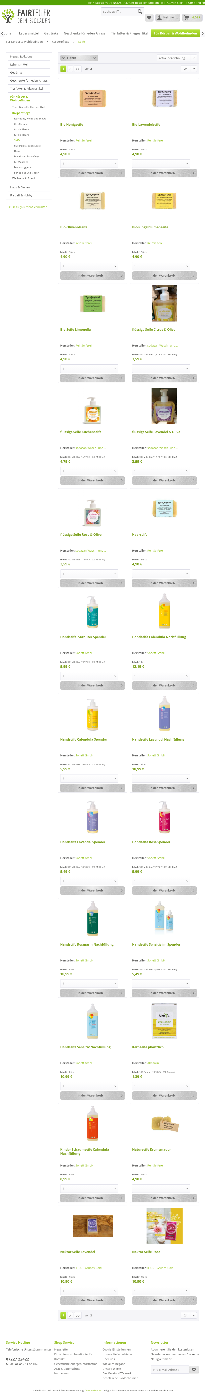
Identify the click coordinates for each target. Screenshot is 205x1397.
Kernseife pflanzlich (148, 1047)
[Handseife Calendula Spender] (92, 713)
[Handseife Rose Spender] (164, 816)
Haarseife (139, 535)
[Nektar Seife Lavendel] (92, 1226)
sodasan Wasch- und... (162, 345)
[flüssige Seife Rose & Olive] (92, 508)
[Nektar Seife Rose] (164, 1226)
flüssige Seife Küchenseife (80, 432)
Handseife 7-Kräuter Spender (83, 637)
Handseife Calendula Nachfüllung (159, 637)
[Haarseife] (164, 508)
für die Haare (21, 134)
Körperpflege (21, 113)
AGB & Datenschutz (67, 1369)
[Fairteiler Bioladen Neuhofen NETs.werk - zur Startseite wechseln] (26, 17)
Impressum (61, 1373)
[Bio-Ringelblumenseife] (164, 201)
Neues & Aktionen (22, 56)
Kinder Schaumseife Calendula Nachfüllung (84, 1151)
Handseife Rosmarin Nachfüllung (87, 944)
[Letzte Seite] (78, 69)
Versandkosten (93, 1390)
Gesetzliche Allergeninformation (75, 1364)
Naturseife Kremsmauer (151, 1149)
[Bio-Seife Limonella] (92, 303)
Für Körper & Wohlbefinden (20, 98)
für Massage (21, 162)
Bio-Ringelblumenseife (150, 227)
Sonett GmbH (84, 653)
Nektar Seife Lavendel (77, 1252)
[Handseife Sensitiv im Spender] (164, 918)
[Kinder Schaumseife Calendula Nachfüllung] (92, 1123)
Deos (17, 151)
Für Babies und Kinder (26, 172)
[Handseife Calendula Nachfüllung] (164, 611)
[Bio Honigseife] (92, 98)
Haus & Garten (20, 187)
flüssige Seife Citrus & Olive (153, 330)
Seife (17, 140)
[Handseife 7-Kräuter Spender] (92, 611)
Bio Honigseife (71, 124)
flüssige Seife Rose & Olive (80, 535)
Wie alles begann (114, 1364)
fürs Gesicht (21, 124)
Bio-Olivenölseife (73, 227)
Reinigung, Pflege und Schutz (30, 118)
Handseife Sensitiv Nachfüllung (85, 1047)
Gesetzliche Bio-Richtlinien (120, 1378)
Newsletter (61, 1349)
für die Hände (21, 129)
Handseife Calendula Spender (83, 739)
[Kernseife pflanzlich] (164, 1021)
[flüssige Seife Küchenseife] (92, 406)
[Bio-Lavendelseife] (164, 98)
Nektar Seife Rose (146, 1252)
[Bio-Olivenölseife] (92, 201)
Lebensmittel (19, 64)
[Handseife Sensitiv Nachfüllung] (92, 1021)
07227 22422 (17, 1359)
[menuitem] (122, 13)
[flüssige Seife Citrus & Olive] (164, 303)
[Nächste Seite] (70, 69)
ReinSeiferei (83, 140)
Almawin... (154, 1063)
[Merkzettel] (149, 18)
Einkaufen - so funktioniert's (73, 1354)
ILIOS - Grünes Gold (88, 1268)
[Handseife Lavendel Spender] (92, 816)
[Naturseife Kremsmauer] (164, 1123)
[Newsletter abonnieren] (194, 1370)
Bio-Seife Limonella (75, 330)
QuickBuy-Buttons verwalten (28, 207)
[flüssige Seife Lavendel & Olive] (164, 406)
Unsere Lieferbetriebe (117, 1354)
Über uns (108, 1359)
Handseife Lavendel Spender (82, 842)
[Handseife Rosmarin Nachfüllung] (92, 918)
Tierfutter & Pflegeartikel (26, 88)
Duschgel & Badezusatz (27, 145)
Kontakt (59, 1359)
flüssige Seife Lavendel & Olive (156, 432)
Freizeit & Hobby (21, 195)
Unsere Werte (111, 1369)
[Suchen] (140, 11)
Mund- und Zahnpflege (26, 156)
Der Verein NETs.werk (117, 1373)
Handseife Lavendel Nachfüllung (158, 739)
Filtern (71, 58)
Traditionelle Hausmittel (28, 107)
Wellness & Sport (23, 178)
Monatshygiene (22, 167)
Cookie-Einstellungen (116, 1349)
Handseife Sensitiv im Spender (156, 944)
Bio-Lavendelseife (146, 124)
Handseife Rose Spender (151, 842)
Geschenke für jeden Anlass (29, 80)
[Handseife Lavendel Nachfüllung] (164, 713)
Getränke (16, 72)
